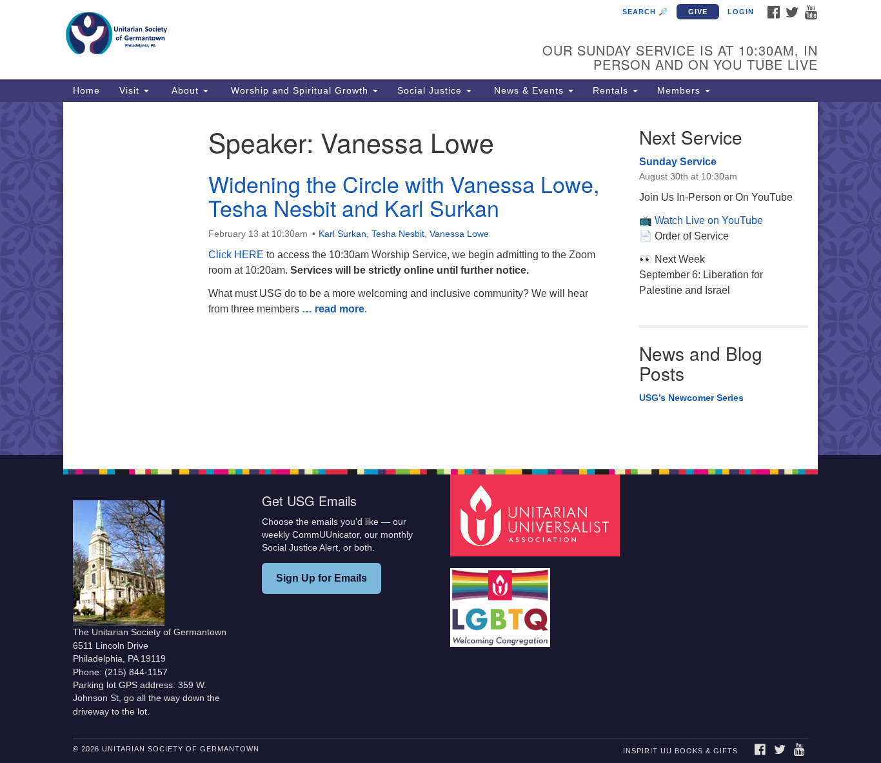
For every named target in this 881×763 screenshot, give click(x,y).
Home (86, 90)
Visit (131, 90)
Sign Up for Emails (321, 578)
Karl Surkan (342, 234)
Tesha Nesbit (397, 234)
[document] (440, 278)
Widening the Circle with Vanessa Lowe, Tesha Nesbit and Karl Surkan (403, 195)
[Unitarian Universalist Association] (536, 515)
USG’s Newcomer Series (691, 397)
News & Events (529, 90)
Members (680, 90)
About (185, 90)
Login (741, 11)
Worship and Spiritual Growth (299, 90)
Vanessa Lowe (459, 234)
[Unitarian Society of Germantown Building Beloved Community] (283, 35)
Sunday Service (678, 161)
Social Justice (431, 90)
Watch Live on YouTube (709, 220)
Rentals (612, 90)
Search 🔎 (645, 11)
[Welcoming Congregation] (501, 601)
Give (698, 11)
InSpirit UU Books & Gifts (680, 751)
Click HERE (236, 254)
